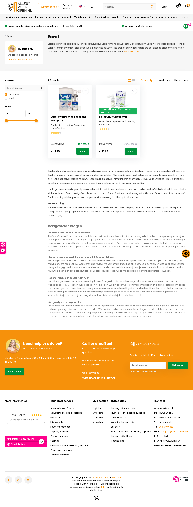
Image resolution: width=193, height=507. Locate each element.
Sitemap (54, 440)
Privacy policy (57, 422)
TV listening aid (82, 17)
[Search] (152, 6)
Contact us (14, 371)
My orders (98, 412)
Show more (130, 51)
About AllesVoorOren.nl (62, 408)
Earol (11, 98)
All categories (49, 6)
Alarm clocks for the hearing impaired (156, 17)
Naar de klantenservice (20, 59)
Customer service (59, 436)
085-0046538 (90, 373)
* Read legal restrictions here (143, 371)
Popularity (146, 80)
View (82, 151)
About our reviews (59, 454)
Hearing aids (117, 440)
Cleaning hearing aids (107, 17)
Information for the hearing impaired (69, 445)
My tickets (98, 417)
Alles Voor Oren (101, 477)
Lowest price (163, 80)
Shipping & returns (60, 431)
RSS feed (116, 477)
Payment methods (60, 426)
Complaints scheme (61, 450)
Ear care (127, 17)
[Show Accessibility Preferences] (186, 253)
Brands (10, 36)
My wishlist (98, 422)
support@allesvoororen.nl (98, 377)
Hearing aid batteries (122, 436)
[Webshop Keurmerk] (180, 479)
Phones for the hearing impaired (53, 17)
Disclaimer (55, 417)
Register (97, 408)
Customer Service (68, 7)
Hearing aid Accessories (18, 17)
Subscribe (178, 365)
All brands (13, 94)
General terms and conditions (66, 412)
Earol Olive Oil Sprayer (113, 117)
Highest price (181, 80)
